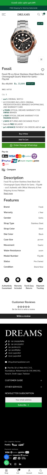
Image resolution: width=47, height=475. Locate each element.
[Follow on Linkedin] (20, 464)
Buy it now (23, 134)
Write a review (23, 316)
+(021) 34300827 (14, 353)
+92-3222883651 (14, 350)
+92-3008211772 (14, 347)
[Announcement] (23, 3)
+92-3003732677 (17, 344)
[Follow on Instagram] (15, 464)
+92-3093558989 (17, 341)
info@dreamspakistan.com (19, 362)
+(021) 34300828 (14, 356)
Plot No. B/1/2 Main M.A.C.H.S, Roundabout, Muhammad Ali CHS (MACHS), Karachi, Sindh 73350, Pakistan (23, 371)
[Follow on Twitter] (10, 464)
